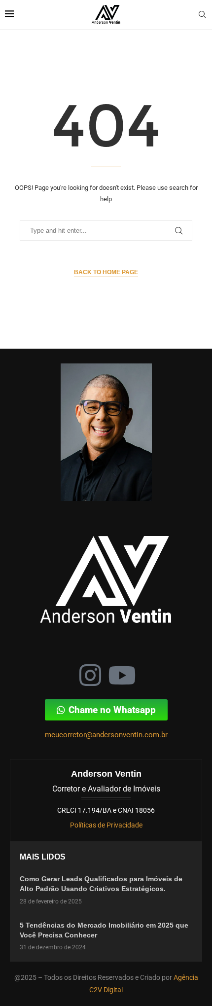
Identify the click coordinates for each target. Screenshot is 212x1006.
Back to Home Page (106, 272)
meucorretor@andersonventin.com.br (106, 734)
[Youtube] (121, 675)
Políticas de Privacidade (106, 825)
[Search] (202, 15)
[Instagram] (90, 675)
